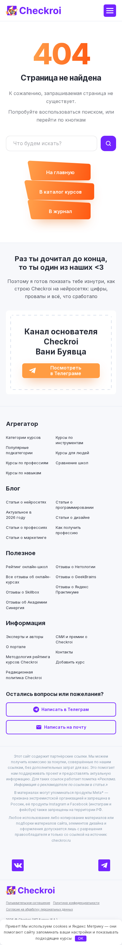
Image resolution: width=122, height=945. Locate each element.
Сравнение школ (72, 462)
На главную (60, 172)
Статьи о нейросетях (26, 502)
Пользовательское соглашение (28, 903)
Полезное (21, 553)
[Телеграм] (104, 865)
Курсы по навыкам (23, 472)
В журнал (60, 211)
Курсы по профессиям (27, 462)
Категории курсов (23, 437)
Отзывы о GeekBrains (76, 576)
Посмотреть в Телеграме (65, 370)
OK (80, 938)
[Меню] (110, 10)
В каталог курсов (60, 192)
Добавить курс (70, 662)
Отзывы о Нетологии (75, 566)
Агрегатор (22, 423)
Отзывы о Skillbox (22, 592)
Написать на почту (65, 727)
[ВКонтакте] (18, 865)
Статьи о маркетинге (26, 537)
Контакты (64, 652)
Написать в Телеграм (65, 709)
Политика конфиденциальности (76, 903)
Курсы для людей (72, 452)
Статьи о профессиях (26, 527)
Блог (13, 488)
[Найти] (108, 143)
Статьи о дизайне (73, 517)
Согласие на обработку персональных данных (39, 909)
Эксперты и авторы (24, 636)
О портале (16, 646)
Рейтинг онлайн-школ (27, 566)
